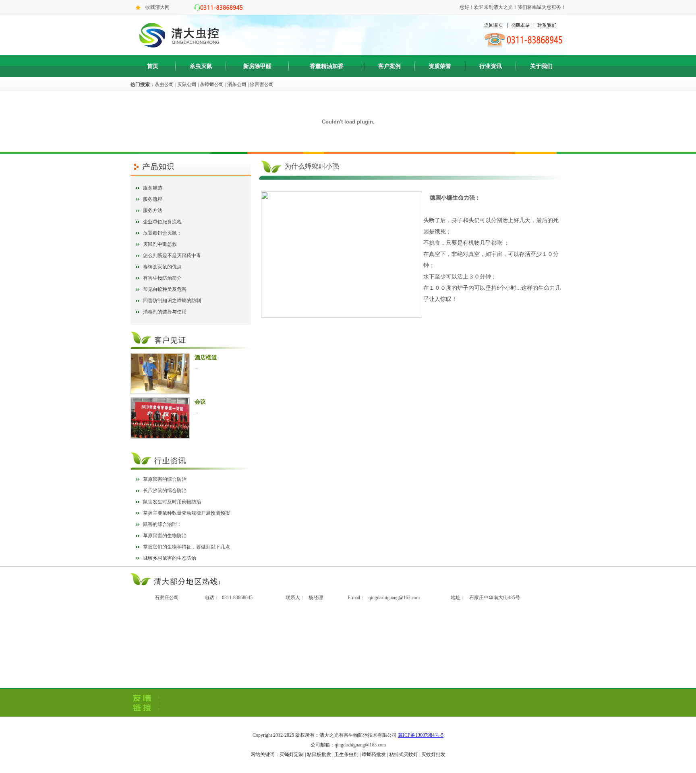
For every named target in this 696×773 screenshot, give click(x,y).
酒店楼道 (206, 358)
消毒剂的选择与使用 (164, 312)
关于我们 (541, 66)
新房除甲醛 (257, 66)
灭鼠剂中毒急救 (160, 244)
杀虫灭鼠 (201, 66)
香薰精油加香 (327, 66)
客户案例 (389, 66)
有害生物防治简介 (162, 278)
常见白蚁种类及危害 (164, 289)
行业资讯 (490, 66)
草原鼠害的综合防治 (164, 479)
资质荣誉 (440, 66)
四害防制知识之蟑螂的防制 (172, 300)
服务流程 (152, 199)
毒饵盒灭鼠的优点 (162, 267)
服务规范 (152, 188)
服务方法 (152, 210)
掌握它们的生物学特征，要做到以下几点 (186, 547)
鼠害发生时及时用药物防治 (172, 502)
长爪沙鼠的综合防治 (164, 490)
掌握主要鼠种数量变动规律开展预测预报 (186, 513)
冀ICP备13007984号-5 (420, 735)
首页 (152, 66)
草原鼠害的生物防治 (164, 535)
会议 (200, 402)
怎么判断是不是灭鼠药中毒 (172, 255)
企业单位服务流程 (162, 222)
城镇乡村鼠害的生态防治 (169, 558)
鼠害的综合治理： (162, 524)
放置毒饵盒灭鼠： (162, 233)
